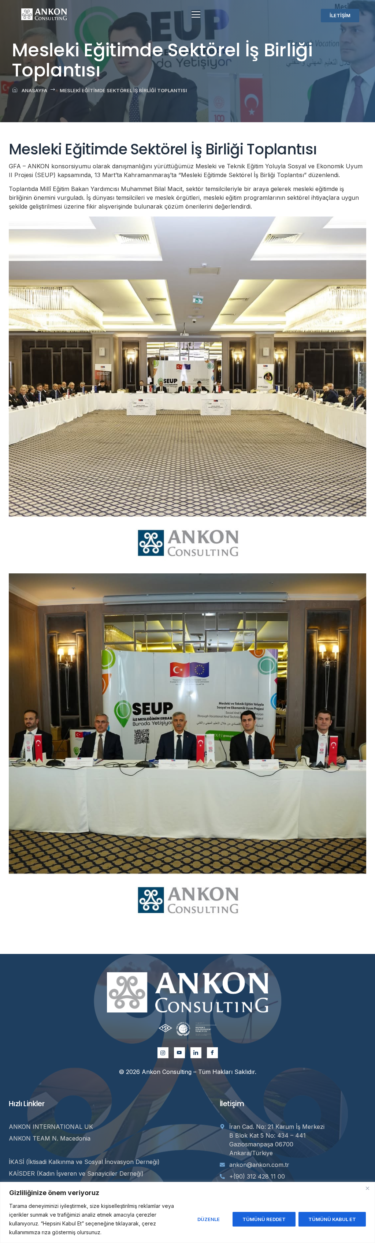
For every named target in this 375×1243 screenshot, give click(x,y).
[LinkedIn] (195, 1052)
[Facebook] (212, 1052)
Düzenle (208, 1219)
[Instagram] (162, 1052)
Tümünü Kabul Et (332, 1219)
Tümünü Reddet (264, 1219)
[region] (187, 1212)
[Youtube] (179, 1052)
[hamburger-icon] (196, 15)
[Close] (367, 1188)
